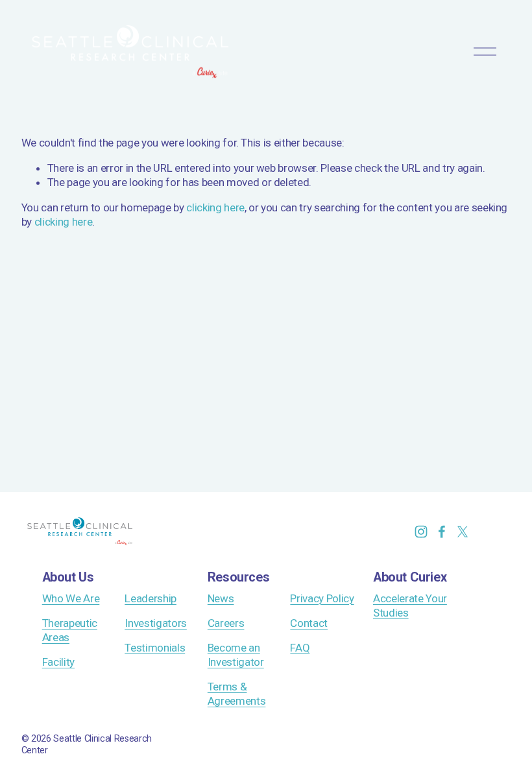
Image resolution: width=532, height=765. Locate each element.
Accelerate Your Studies (410, 605)
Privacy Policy (322, 598)
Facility (58, 661)
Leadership (150, 598)
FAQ (299, 647)
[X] (462, 531)
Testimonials (155, 647)
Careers (226, 623)
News (221, 598)
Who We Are (71, 598)
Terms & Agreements (237, 693)
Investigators (156, 623)
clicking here (215, 207)
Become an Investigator (236, 654)
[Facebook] (441, 531)
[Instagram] (421, 531)
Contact (309, 623)
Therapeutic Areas (69, 630)
